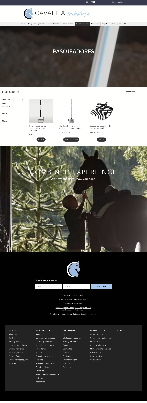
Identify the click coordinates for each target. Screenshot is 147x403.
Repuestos (6, 106)
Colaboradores (67, 310)
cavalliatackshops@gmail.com (76, 299)
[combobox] (134, 92)
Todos (4, 104)
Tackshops (78, 13)
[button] (93, 2)
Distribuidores (80, 310)
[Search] (87, 2)
